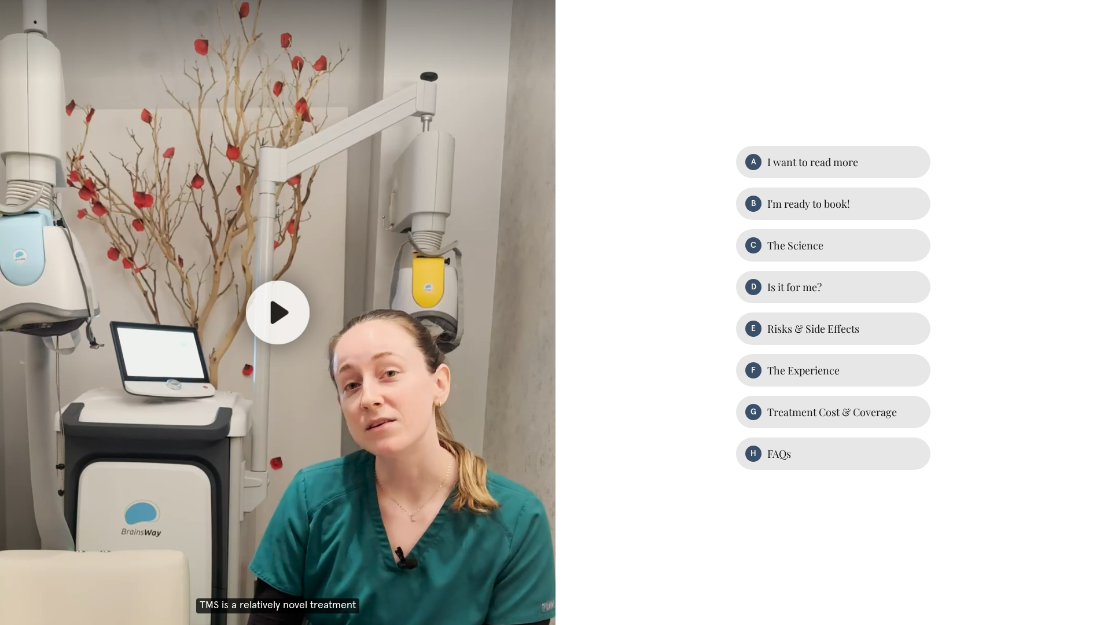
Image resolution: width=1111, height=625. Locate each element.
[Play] (278, 312)
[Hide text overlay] (459, 76)
